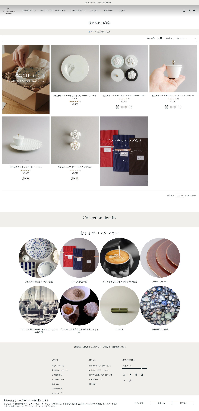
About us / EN (57, 393)
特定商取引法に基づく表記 (99, 365)
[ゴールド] (77, 178)
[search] (184, 11)
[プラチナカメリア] (121, 107)
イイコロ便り (57, 375)
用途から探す (27, 11)
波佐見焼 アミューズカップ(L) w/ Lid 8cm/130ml (124, 96)
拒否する (183, 403)
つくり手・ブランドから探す (51, 11)
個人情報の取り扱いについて (100, 375)
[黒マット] (28, 178)
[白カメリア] (175, 107)
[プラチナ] (72, 178)
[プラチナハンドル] (117, 107)
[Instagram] (142, 374)
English (122, 11)
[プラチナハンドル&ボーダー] (171, 107)
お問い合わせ (57, 388)
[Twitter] (124, 374)
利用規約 (92, 384)
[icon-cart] (194, 11)
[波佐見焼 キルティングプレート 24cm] (26, 140)
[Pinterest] (136, 374)
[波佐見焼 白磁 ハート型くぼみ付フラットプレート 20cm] (75, 68)
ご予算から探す (76, 11)
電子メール (127, 366)
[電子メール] (124, 380)
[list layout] (158, 38)
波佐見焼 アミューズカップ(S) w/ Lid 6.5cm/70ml (173, 96)
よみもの (93, 11)
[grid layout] (160, 38)
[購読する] (144, 366)
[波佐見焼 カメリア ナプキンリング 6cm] (75, 140)
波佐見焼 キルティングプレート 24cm (26, 167)
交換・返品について (97, 379)
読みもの (55, 384)
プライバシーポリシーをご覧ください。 (40, 406)
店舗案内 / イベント (60, 370)
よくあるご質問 (58, 379)
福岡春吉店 (108, 11)
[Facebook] (130, 374)
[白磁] (23, 178)
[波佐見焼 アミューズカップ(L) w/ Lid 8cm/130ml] (124, 68)
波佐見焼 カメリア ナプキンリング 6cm (75, 167)
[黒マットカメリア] (126, 107)
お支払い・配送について (99, 370)
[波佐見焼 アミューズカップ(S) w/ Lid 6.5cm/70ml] (173, 68)
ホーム (91, 31)
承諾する (161, 403)
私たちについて (58, 365)
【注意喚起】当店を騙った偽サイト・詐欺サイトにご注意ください (99, 347)
